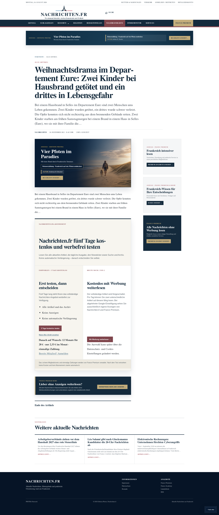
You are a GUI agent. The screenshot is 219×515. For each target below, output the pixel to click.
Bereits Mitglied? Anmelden (53, 353)
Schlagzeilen (46, 23)
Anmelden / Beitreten (165, 2)
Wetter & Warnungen (131, 2)
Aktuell (32, 23)
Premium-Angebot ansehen (158, 241)
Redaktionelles (94, 23)
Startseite (39, 57)
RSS (162, 492)
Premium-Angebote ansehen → (160, 164)
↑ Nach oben (210, 509)
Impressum (125, 483)
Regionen (77, 23)
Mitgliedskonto (185, 2)
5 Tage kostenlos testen (50, 328)
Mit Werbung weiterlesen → (100, 339)
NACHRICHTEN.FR (43, 481)
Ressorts (63, 23)
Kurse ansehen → (155, 203)
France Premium (183, 23)
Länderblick (165, 489)
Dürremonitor (134, 23)
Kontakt (124, 489)
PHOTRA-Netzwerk (32, 501)
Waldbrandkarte (114, 23)
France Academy (166, 486)
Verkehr (148, 2)
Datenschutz (126, 486)
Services (150, 23)
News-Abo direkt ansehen (49, 335)
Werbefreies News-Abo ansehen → (112, 387)
